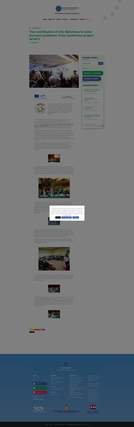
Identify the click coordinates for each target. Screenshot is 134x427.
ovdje (76, 211)
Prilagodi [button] (58, 217)
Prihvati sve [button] (75, 217)
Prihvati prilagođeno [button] (66, 217)
